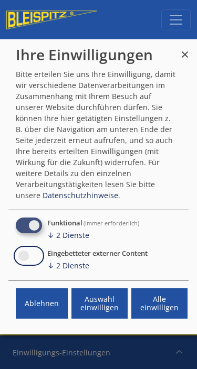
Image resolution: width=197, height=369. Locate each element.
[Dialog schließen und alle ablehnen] (185, 49)
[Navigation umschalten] (176, 19)
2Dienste (68, 235)
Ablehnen (42, 303)
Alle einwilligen (159, 303)
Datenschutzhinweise (80, 195)
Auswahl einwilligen (99, 303)
